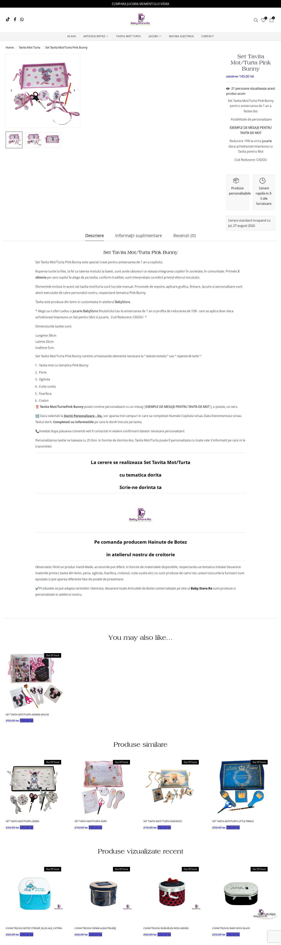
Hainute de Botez (167, 542)
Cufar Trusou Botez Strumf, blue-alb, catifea (34, 928)
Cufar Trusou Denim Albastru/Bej (95, 928)
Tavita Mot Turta (29, 47)
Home (10, 47)
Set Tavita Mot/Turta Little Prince (233, 821)
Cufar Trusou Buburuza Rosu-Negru (166, 928)
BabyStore (122, 302)
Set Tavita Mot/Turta (166, 462)
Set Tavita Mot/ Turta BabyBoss (162, 821)
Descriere (94, 235)
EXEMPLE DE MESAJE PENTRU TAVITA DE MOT (177, 407)
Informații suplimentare (138, 235)
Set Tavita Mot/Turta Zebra (22, 821)
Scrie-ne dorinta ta (140, 487)
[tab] (94, 236)
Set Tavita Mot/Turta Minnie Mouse (27, 714)
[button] (271, 20)
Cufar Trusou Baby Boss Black (231, 928)
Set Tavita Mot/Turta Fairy (91, 821)
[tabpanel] (37, 795)
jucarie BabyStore (85, 311)
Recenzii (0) (184, 235)
